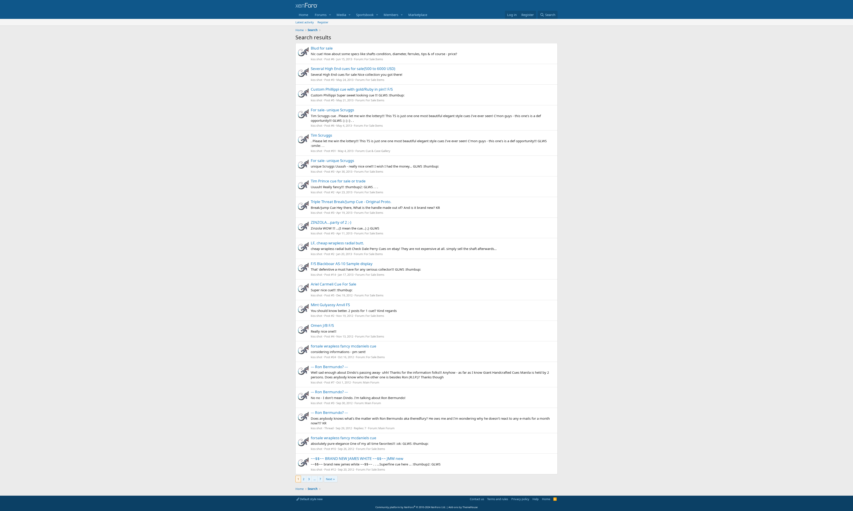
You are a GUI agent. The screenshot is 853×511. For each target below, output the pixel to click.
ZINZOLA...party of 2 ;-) (331, 222)
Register (322, 22)
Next (329, 479)
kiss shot (316, 59)
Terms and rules (497, 499)
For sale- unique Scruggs (332, 109)
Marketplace (417, 14)
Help (535, 499)
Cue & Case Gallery (378, 151)
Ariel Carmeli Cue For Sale (333, 284)
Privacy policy (520, 499)
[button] (330, 15)
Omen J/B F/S (322, 325)
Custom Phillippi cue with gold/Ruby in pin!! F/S (352, 89)
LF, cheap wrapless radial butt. (337, 243)
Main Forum (371, 382)
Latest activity (304, 22)
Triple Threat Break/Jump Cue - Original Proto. (351, 201)
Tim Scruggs (321, 135)
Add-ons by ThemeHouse (463, 507)
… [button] (314, 479)
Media (341, 14)
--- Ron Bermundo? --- (329, 366)
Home (303, 14)
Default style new (311, 499)
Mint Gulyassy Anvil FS (330, 304)
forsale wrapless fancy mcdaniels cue (343, 346)
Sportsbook (365, 14)
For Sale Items (373, 59)
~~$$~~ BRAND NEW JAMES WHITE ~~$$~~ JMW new (357, 458)
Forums (321, 14)
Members (391, 14)
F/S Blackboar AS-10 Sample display (342, 263)
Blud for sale (322, 48)
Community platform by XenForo (410, 507)
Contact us (477, 499)
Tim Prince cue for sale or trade (338, 181)
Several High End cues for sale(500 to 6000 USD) (353, 68)
